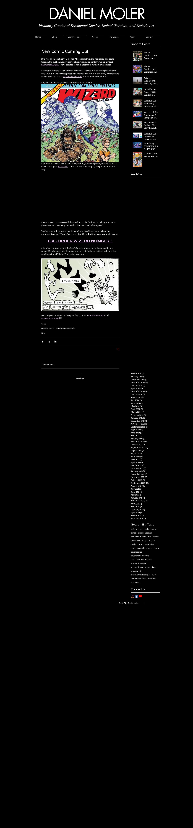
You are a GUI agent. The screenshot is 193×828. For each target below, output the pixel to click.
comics (44, 328)
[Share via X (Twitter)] (49, 341)
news (51, 328)
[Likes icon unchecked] (49, 430)
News (43, 333)
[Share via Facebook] (42, 341)
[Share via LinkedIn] (55, 341)
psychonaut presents (65, 328)
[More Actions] (117, 391)
